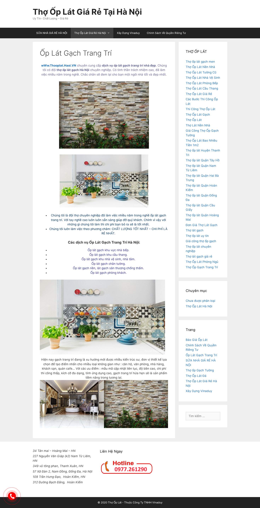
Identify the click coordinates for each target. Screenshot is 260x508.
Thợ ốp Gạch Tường (200, 370)
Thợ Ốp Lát (194, 120)
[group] (63, 487)
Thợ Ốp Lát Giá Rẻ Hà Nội (90, 33)
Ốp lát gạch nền (84, 268)
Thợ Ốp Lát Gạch (198, 114)
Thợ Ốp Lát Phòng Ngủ (202, 262)
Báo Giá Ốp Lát (196, 340)
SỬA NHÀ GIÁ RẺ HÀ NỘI (51, 33)
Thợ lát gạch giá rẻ (199, 256)
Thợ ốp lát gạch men (200, 61)
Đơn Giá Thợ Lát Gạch (201, 225)
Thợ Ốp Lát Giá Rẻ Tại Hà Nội (87, 12)
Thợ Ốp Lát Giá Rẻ (199, 94)
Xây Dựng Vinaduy (128, 33)
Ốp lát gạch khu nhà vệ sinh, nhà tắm (108, 259)
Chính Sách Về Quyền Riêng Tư (166, 33)
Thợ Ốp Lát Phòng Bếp (202, 83)
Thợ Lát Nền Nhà (198, 125)
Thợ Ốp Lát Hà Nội (199, 306)
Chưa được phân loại (200, 301)
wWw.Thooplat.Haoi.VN (58, 65)
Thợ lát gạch (194, 230)
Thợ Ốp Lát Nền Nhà (200, 67)
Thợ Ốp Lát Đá (196, 376)
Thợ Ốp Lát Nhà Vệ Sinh (203, 77)
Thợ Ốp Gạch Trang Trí (202, 267)
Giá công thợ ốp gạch (201, 241)
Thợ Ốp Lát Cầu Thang (202, 88)
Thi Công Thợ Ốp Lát (200, 109)
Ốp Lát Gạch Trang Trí (201, 355)
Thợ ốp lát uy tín (197, 236)
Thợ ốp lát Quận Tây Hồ (202, 160)
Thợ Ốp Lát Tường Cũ (201, 72)
